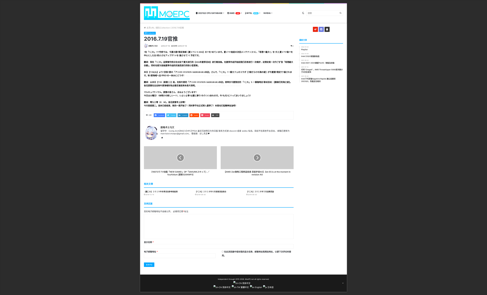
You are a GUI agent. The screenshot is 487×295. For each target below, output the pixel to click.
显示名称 (149, 242)
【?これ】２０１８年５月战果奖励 (260, 191)
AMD (234, 13)
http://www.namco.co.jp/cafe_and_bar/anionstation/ (207, 75)
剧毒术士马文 (153, 46)
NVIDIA (267, 13)
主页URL (150, 27)
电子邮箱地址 (151, 251)
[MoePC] (167, 13)
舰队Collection (163, 27)
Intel (252, 13)
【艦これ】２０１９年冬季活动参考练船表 (161, 191)
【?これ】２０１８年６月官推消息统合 (210, 191)
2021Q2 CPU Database (210, 13)
